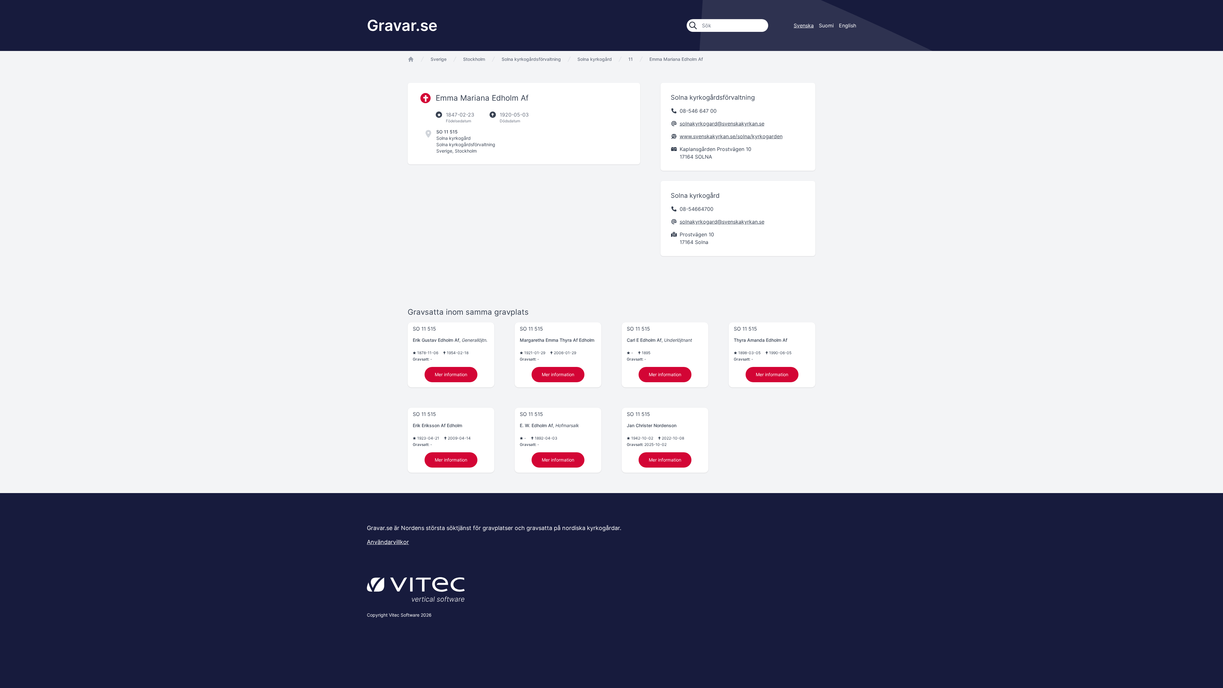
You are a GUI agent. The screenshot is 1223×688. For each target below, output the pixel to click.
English (847, 25)
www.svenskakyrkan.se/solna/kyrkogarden (731, 136)
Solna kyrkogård (594, 59)
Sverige (439, 59)
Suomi (826, 25)
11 (630, 59)
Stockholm (474, 59)
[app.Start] (411, 59)
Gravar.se (402, 25)
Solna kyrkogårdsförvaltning (531, 59)
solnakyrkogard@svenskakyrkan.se (722, 123)
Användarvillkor (388, 542)
